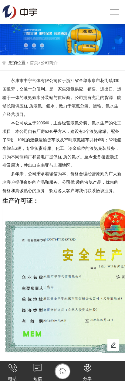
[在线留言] (113, 345)
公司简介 (49, 63)
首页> (35, 63)
